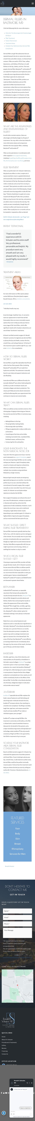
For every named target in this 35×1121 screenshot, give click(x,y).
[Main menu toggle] (32, 3)
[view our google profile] (4, 1093)
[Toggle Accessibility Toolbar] (4, 1113)
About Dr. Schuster (7, 1039)
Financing (5, 1051)
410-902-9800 (7, 303)
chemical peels (10, 160)
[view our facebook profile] (1, 1093)
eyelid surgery (24, 158)
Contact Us (5, 1054)
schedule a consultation (23, 299)
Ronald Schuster (9, 866)
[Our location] (33, 1093)
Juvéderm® (6, 695)
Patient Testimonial (11, 40)
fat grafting (12, 158)
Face (17, 828)
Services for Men (17, 854)
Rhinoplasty (17, 849)
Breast (17, 844)
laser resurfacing (19, 160)
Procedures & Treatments (9, 1042)
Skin (17, 838)
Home (3, 1036)
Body (17, 833)
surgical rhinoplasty (20, 457)
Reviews (4, 1048)
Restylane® (26, 595)
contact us (9, 348)
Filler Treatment (10, 38)
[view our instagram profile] (8, 1093)
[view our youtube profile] (6, 1093)
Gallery (4, 1045)
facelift (18, 158)
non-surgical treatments (20, 155)
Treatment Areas (10, 43)
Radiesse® (22, 662)
